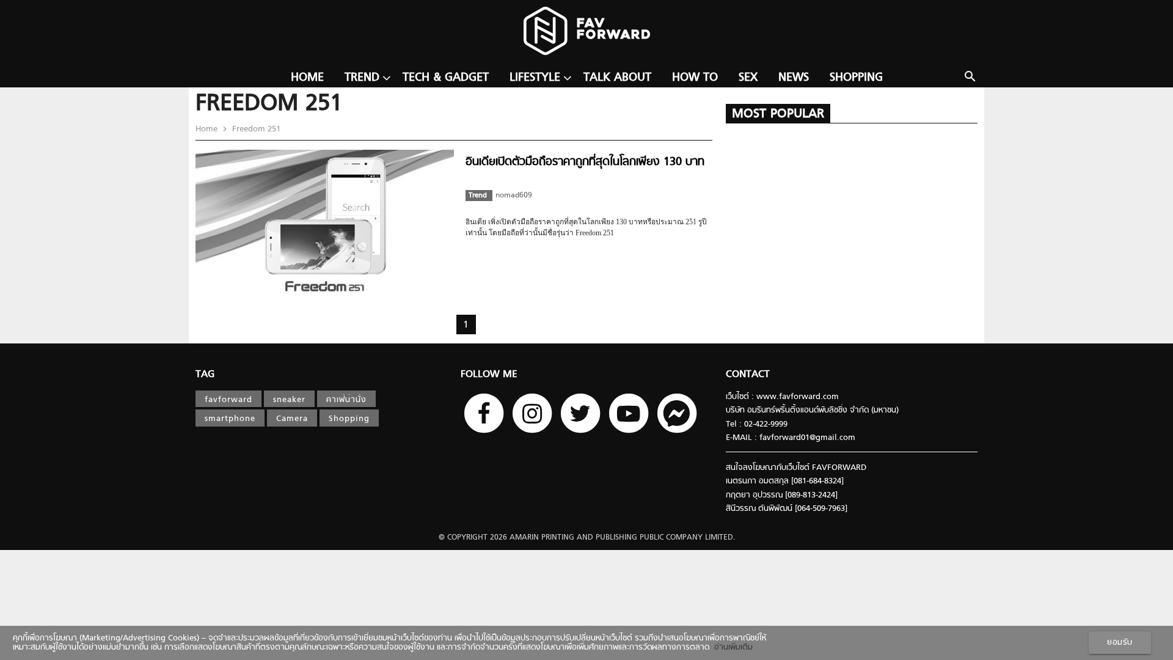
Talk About (617, 78)
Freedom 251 (255, 129)
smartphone (230, 419)
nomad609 (513, 195)
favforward (228, 400)
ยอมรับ (1120, 642)
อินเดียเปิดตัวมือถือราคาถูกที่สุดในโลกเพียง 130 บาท (585, 162)
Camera (292, 419)
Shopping (856, 78)
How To (695, 78)
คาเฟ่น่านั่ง (346, 400)
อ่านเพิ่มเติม (731, 647)
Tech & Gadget (446, 78)
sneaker (289, 400)
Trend (362, 78)
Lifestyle (535, 78)
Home (307, 78)
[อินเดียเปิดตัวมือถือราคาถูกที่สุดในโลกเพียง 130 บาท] (325, 290)
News (793, 78)
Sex (748, 78)
